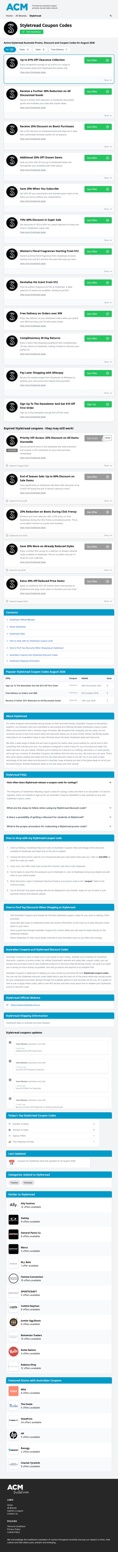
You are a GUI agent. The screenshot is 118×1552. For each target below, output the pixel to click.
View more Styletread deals (33, 72)
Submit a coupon (15, 1511)
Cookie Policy (13, 1532)
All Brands (21, 15)
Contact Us (12, 1513)
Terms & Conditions (16, 1526)
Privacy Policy (13, 1529)
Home (9, 15)
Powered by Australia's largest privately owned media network (45, 7)
